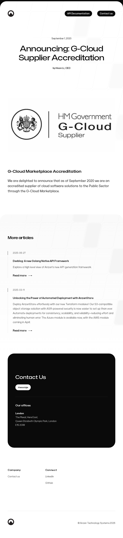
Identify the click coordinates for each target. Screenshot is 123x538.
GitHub (49, 483)
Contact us (14, 477)
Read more (19, 275)
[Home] (11, 13)
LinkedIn (49, 477)
